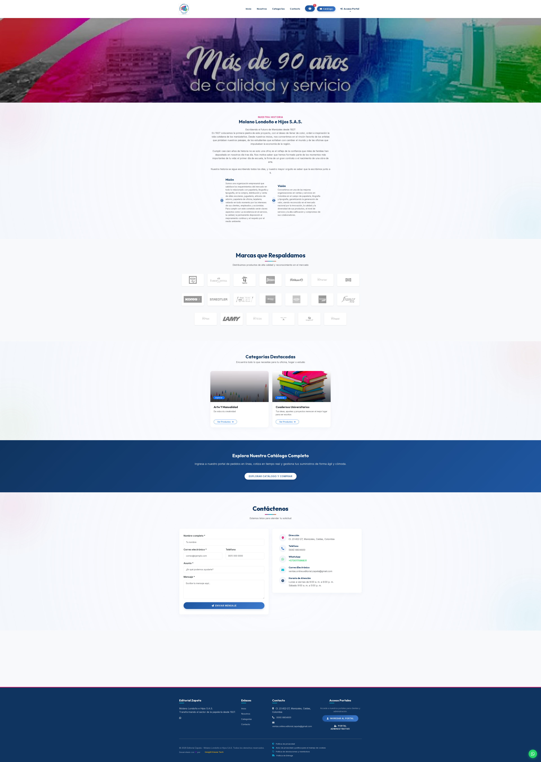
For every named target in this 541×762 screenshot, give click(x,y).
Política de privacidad (285, 744)
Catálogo (328, 9)
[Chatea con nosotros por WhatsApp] (533, 754)
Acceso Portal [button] (351, 8)
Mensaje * (189, 576)
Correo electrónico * (195, 549)
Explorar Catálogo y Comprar (270, 476)
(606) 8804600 (297, 549)
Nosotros (262, 8)
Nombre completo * (194, 535)
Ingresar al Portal (341, 718)
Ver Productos (224, 422)
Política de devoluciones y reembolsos (292, 751)
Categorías (278, 8)
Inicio (248, 8)
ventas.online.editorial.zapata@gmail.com (310, 571)
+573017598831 (298, 560)
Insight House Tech (214, 752)
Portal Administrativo (340, 727)
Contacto (295, 8)
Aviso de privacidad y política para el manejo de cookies (300, 748)
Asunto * (188, 563)
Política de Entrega (284, 755)
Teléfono (231, 549)
